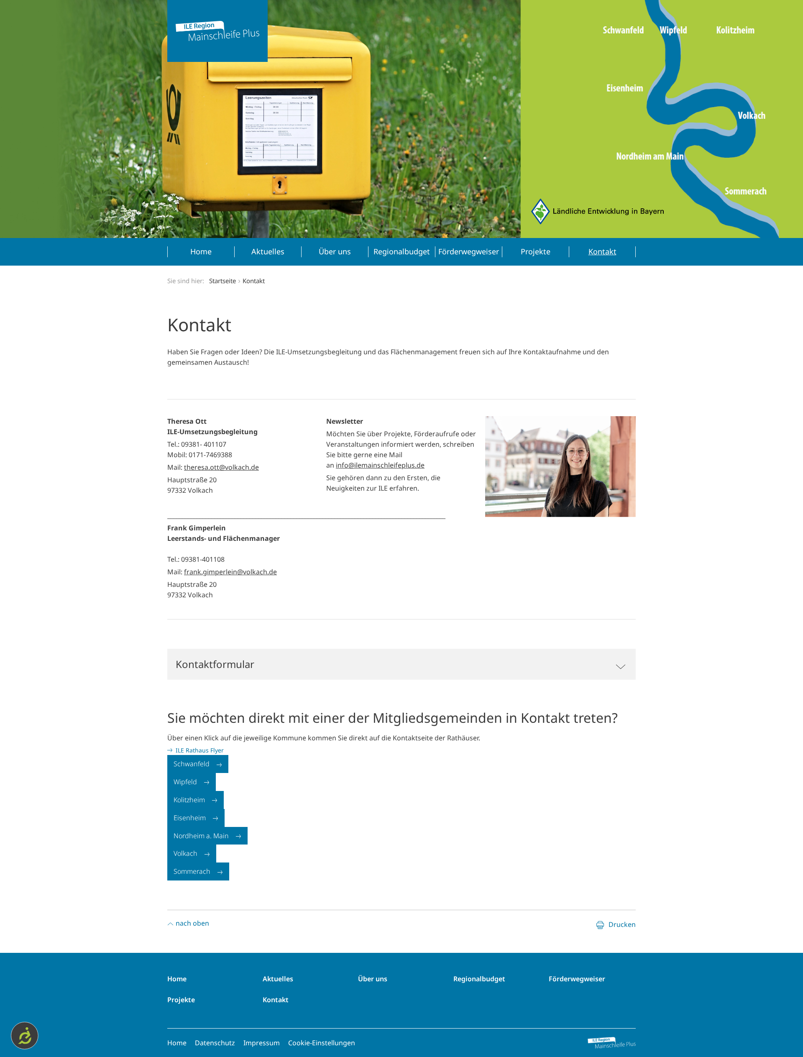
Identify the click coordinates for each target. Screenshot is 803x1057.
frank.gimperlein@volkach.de (230, 571)
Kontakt (276, 999)
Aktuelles (278, 978)
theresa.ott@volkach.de (221, 467)
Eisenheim (190, 817)
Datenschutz (215, 1042)
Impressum (261, 1042)
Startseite (222, 280)
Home (177, 978)
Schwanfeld (192, 763)
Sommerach (192, 871)
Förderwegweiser (577, 978)
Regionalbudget (479, 978)
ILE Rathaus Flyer (200, 750)
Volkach (185, 853)
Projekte (181, 999)
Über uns (372, 978)
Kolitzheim (189, 799)
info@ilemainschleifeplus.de (380, 465)
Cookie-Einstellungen (321, 1042)
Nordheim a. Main (201, 835)
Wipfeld (185, 781)
